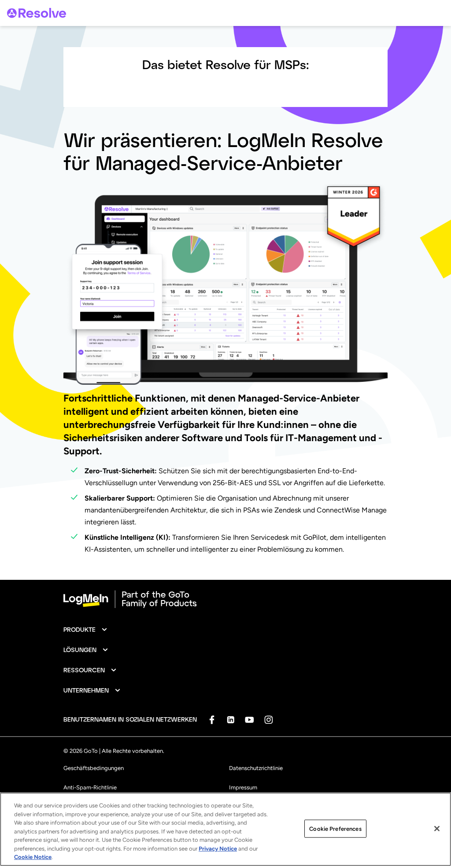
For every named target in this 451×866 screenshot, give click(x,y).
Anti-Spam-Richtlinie (90, 787)
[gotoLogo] (36, 13)
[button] (85, 629)
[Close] (437, 828)
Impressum (243, 787)
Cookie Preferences (335, 828)
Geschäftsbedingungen (93, 768)
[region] (225, 829)
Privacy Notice (218, 848)
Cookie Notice (33, 857)
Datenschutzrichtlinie (256, 768)
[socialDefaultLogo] (212, 720)
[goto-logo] (225, 599)
